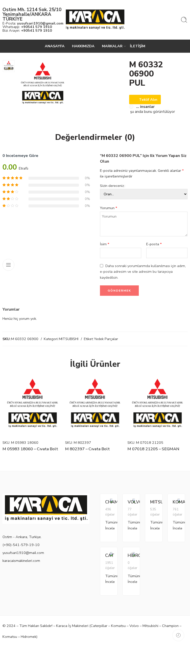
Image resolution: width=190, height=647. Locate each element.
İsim (104, 244)
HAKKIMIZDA (83, 46)
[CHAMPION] (111, 503)
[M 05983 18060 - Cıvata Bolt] (32, 406)
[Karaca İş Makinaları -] (95, 20)
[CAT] (111, 556)
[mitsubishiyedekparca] (9, 66)
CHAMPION (107, 502)
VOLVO (130, 502)
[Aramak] (184, 19)
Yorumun (108, 207)
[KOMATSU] (179, 503)
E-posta (154, 244)
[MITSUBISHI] (156, 501)
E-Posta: (32, 23)
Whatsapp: (27, 26)
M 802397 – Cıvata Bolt (87, 449)
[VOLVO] (134, 503)
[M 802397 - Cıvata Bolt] (95, 406)
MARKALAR (112, 46)
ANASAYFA (55, 46)
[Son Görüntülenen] (178, 635)
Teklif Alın (148, 99)
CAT (107, 555)
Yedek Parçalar (106, 338)
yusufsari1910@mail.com (23, 552)
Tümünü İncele (107, 525)
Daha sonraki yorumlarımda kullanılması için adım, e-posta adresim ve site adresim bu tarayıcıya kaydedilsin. (143, 271)
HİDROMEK (130, 555)
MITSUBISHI (68, 338)
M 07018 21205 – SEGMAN (153, 449)
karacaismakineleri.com (21, 560)
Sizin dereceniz (112, 185)
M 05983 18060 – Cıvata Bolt (30, 449)
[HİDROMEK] (134, 556)
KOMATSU (175, 502)
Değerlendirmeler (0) (95, 137)
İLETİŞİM (137, 46)
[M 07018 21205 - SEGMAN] (157, 406)
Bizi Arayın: (27, 30)
